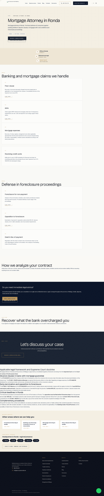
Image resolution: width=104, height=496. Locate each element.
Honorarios (54, 3)
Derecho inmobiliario (46, 479)
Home (9, 15)
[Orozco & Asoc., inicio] (15, 3)
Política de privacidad (83, 460)
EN (96, 3)
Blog (43, 3)
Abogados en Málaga (47, 482)
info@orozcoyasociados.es (20, 470)
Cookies (80, 463)
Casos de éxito (65, 463)
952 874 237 (17, 468)
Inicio (26, 3)
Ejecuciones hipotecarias (47, 460)
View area (8, 96)
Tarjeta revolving (46, 466)
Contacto (48, 3)
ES (93, 3)
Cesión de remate (46, 463)
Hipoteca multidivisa (46, 469)
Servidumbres (45, 472)
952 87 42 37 (43, 60)
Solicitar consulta (80, 3)
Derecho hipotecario (46, 476)
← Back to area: (15, 446)
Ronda (39, 3)
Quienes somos (32, 3)
